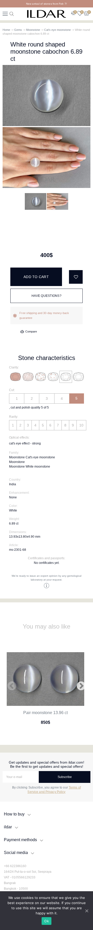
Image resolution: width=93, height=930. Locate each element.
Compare (31, 331)
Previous (12, 686)
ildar (8, 827)
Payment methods (20, 840)
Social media (16, 852)
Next (81, 686)
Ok (46, 921)
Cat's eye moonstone (57, 29)
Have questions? (46, 296)
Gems (18, 29)
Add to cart (36, 277)
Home (6, 29)
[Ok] (86, 910)
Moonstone (33, 29)
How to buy (14, 814)
